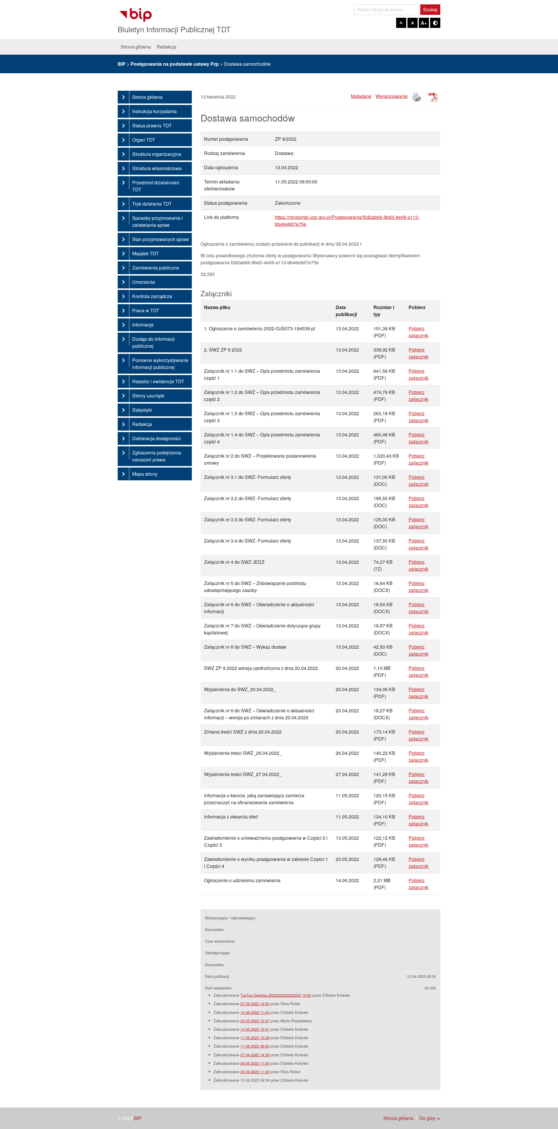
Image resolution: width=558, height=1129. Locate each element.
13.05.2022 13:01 (254, 1029)
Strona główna (136, 46)
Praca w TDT (145, 310)
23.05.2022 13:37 (254, 1020)
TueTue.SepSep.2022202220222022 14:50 (275, 995)
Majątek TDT (145, 253)
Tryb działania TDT (152, 203)
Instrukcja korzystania (154, 111)
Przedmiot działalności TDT (155, 186)
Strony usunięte (148, 395)
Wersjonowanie (391, 96)
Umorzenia (143, 282)
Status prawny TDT (152, 125)
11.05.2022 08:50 (254, 1046)
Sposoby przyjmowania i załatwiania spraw (157, 221)
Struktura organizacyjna (156, 154)
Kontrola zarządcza (152, 296)
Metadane (361, 96)
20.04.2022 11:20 (254, 1071)
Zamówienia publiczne (155, 267)
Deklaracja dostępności (156, 438)
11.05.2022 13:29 (254, 1037)
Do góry (427, 1118)
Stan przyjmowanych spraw (160, 239)
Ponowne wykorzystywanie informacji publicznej (160, 363)
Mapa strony (145, 473)
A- (401, 22)
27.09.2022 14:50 (254, 1003)
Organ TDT (143, 139)
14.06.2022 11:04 (254, 1012)
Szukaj (430, 9)
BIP (138, 1118)
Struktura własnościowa (157, 168)
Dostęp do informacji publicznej (153, 342)
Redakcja (166, 46)
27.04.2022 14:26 (254, 1054)
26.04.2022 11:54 (254, 1063)
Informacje (143, 324)
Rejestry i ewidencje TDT (158, 381)
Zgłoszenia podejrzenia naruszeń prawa (156, 456)
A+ (424, 22)
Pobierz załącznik (418, 332)
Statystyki (142, 409)
